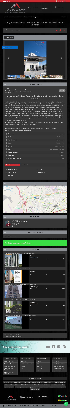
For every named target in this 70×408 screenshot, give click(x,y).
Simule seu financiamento (45, 7)
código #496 (40, 387)
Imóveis (29, 7)
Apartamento (28, 17)
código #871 (18, 382)
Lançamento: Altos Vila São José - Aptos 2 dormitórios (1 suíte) (20, 299)
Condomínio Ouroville (9, 366)
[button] (9, 58)
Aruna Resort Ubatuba (9, 361)
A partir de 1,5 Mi (58, 371)
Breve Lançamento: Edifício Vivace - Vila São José (17, 268)
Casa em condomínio (26, 371)
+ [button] (5, 187)
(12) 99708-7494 (62, 1)
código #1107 (48, 382)
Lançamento (13, 17)
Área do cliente (60, 7)
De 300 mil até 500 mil (59, 366)
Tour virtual (8, 47)
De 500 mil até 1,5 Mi (59, 368)
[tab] (9, 37)
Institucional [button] (35, 7)
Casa (22, 368)
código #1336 (35, 389)
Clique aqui (7, 336)
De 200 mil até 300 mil (59, 363)
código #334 (9, 384)
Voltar (64, 17)
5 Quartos (39, 371)
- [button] (5, 189)
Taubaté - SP (20, 17)
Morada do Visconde (9, 363)
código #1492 (25, 384)
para (45, 384)
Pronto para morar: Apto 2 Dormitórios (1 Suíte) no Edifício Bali (20, 284)
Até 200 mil (56, 361)
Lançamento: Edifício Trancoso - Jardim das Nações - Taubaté (20, 315)
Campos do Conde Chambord (8, 373)
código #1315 (60, 387)
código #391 (19, 387)
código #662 (36, 384)
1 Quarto (39, 361)
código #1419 (56, 384)
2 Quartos (39, 363)
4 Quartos (39, 368)
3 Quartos (39, 366)
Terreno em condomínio (26, 363)
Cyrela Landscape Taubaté (8, 369)
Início (6, 17)
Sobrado (23, 366)
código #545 (8, 382)
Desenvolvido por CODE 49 (63, 406)
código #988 (30, 387)
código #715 (50, 387)
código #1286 (9, 387)
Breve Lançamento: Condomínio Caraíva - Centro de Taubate (20, 253)
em (37, 382)
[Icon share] (4, 1)
